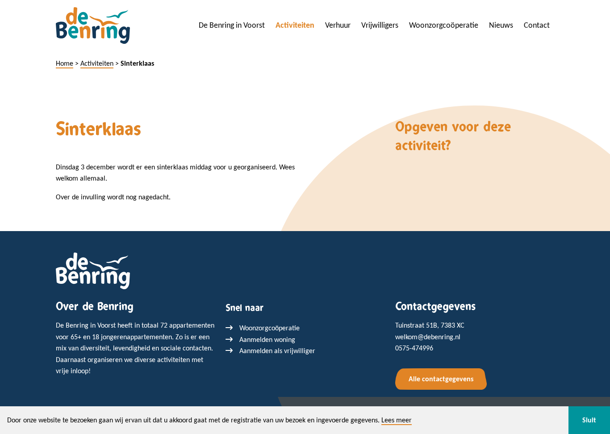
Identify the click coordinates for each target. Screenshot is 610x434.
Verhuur (338, 25)
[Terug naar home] (93, 270)
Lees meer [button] (396, 420)
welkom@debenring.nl (427, 337)
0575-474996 (414, 348)
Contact (537, 25)
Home (64, 63)
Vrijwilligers (379, 25)
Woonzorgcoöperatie (443, 25)
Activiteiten (295, 25)
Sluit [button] (589, 420)
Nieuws (501, 25)
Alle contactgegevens (441, 379)
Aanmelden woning (267, 339)
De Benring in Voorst (232, 25)
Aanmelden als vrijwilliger (277, 350)
